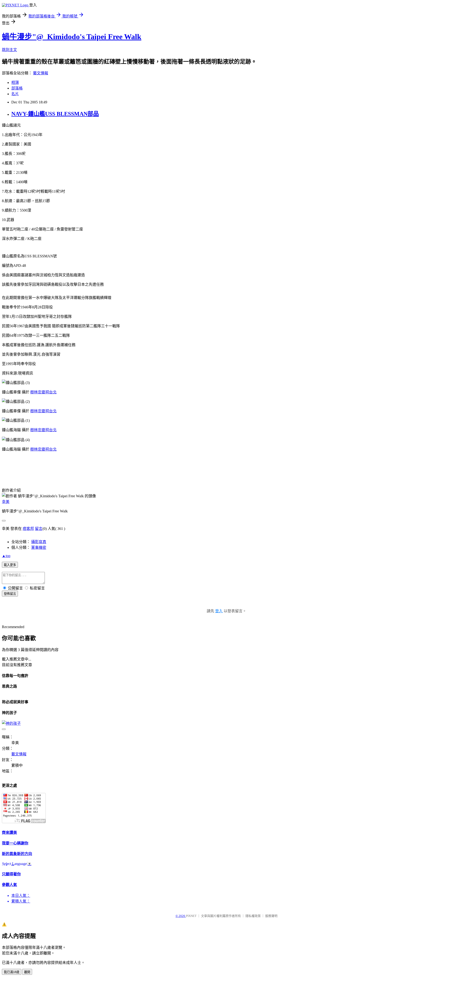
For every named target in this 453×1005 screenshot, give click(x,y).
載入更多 (10, 565)
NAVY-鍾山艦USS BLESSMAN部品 (55, 114)
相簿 (15, 83)
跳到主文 (9, 50)
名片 (15, 94)
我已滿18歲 (11, 972)
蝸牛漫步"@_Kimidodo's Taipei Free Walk (71, 36)
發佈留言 (10, 594)
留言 (38, 529)
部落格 (17, 88)
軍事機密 (38, 547)
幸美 (5, 502)
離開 (27, 972)
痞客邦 (28, 529)
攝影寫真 (38, 542)
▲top (6, 556)
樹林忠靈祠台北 (43, 392)
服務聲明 (271, 916)
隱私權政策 (253, 916)
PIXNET (191, 916)
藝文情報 (40, 73)
